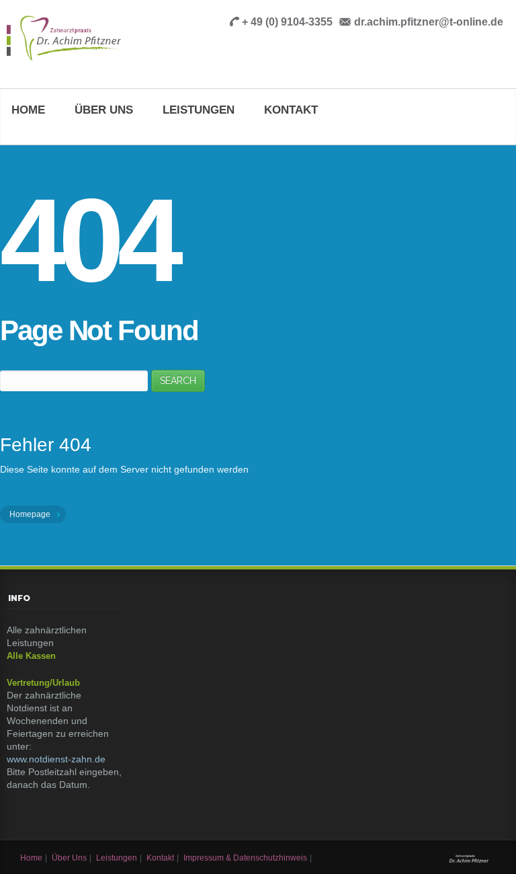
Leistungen (198, 110)
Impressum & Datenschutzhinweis (245, 858)
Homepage (30, 514)
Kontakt (291, 110)
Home (28, 110)
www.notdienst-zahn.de (56, 759)
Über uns (104, 110)
